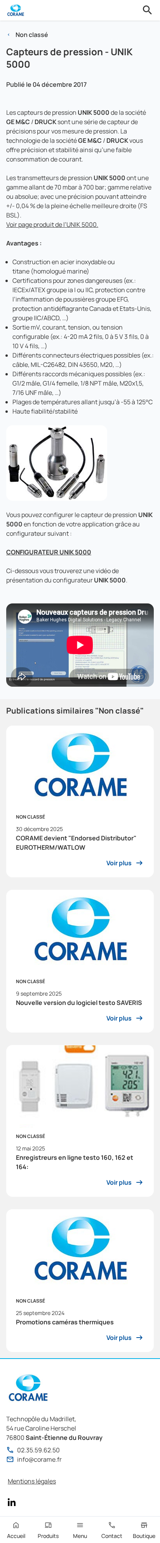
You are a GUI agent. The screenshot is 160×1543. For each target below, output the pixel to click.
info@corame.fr (39, 1459)
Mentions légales (32, 1481)
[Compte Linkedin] (12, 1502)
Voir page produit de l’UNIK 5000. (52, 224)
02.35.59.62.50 (38, 1450)
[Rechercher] (147, 10)
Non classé (32, 34)
